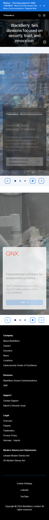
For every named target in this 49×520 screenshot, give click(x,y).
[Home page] (19, 15)
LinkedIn (24, 490)
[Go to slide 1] (15, 181)
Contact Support (11, 400)
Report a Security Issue (14, 405)
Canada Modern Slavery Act (16, 455)
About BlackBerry (11, 341)
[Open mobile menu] (44, 15)
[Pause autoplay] (32, 181)
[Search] (39, 15)
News (6, 355)
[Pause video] (43, 41)
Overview (7, 421)
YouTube (25, 496)
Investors (7, 350)
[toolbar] (20, 181)
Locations (8, 360)
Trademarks (8, 430)
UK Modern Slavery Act (14, 460)
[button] (24, 33)
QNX (23, 302)
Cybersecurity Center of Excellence (20, 365)
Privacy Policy (10, 435)
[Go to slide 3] (25, 181)
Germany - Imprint (11, 440)
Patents (7, 425)
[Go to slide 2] (20, 181)
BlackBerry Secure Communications (18, 161)
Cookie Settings (24, 483)
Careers (7, 346)
